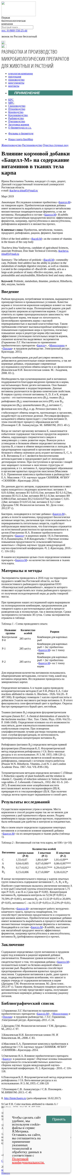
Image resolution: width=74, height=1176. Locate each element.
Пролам (7, 348)
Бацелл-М (64, 202)
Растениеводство (32, 145)
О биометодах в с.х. (19, 127)
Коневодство (15, 112)
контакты (13, 85)
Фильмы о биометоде (20, 133)
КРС (11, 99)
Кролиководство (18, 115)
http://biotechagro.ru (15, 1098)
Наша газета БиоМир (20, 139)
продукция (14, 76)
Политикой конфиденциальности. (28, 1160)
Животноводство (11, 145)
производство (16, 79)
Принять (59, 1119)
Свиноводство (16, 105)
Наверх (5, 1173)
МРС (11, 102)
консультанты (16, 82)
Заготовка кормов (18, 124)
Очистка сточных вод (55, 145)
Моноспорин (57, 345)
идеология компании (20, 73)
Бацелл (41, 345)
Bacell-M (36, 238)
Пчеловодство (16, 121)
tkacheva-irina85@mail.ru (23, 190)
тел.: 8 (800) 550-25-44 (14, 30)
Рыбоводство (16, 118)
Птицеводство (16, 109)
